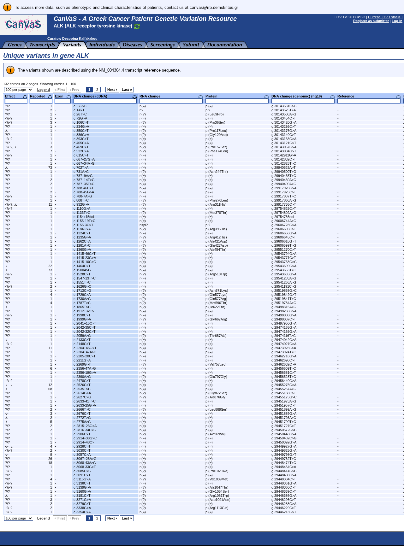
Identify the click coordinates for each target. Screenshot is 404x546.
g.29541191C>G (283, 286)
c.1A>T (79, 110)
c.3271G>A (82, 500)
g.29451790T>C (283, 422)
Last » (127, 89)
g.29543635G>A (283, 274)
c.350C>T (81, 130)
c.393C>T (81, 139)
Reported (40, 96)
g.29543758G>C (284, 262)
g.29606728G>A (283, 225)
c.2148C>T (82, 344)
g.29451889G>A (283, 413)
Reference (348, 96)
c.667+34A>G (84, 163)
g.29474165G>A (283, 331)
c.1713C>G (82, 290)
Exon (61, 96)
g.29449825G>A (283, 450)
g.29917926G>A (283, 188)
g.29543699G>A (283, 266)
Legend (43, 89)
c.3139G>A (82, 487)
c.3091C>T (82, 475)
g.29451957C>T (283, 405)
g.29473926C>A (283, 348)
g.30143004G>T (283, 151)
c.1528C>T (82, 274)
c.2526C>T (82, 385)
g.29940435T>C (283, 176)
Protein (213, 96)
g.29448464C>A (283, 467)
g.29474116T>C (283, 336)
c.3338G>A (82, 508)
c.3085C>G (82, 471)
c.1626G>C (82, 286)
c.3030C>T (82, 450)
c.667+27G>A (84, 159)
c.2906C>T (82, 434)
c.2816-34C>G (85, 430)
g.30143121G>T (283, 143)
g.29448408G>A (283, 475)
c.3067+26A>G (85, 459)
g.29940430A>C (283, 180)
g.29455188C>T (283, 393)
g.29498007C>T (283, 319)
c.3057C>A (82, 454)
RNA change (152, 96)
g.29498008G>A (283, 315)
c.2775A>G (82, 422)
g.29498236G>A (283, 311)
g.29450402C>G (284, 438)
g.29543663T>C (283, 270)
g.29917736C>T (283, 204)
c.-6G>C (80, 106)
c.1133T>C (82, 212)
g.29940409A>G (283, 184)
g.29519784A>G (283, 303)
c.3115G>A (82, 479)
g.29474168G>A (283, 327)
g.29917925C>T (283, 192)
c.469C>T (81, 147)
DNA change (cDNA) (93, 96)
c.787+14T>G (84, 180)
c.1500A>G (82, 270)
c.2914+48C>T (85, 442)
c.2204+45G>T (85, 348)
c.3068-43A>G (85, 463)
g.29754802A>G (283, 212)
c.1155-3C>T (83, 225)
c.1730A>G (82, 299)
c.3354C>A (82, 512)
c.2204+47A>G (85, 352)
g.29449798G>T (283, 454)
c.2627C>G (82, 397)
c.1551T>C (82, 282)
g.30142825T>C (283, 163)
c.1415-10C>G (85, 262)
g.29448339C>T (283, 491)
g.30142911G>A (283, 155)
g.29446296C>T (283, 500)
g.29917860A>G (283, 200)
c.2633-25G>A (85, 405)
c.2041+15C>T (85, 323)
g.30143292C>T (283, 126)
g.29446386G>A (283, 495)
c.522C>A (81, 151)
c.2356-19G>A (85, 372)
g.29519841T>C (283, 299)
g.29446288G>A (283, 504)
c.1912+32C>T (85, 311)
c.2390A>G (82, 377)
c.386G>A (81, 135)
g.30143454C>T (283, 118)
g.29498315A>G (283, 307)
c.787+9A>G (83, 176)
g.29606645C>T (283, 237)
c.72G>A (80, 118)
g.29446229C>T (283, 508)
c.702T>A (81, 167)
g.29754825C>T (283, 208)
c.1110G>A (82, 208)
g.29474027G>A (283, 344)
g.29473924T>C (283, 352)
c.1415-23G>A (85, 258)
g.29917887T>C (283, 196)
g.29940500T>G (283, 171)
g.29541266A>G (283, 282)
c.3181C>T (82, 495)
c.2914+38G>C (85, 438)
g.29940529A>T (283, 167)
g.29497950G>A (283, 323)
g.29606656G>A (283, 233)
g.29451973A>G (283, 401)
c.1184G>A (82, 229)
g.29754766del (282, 217)
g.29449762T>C (283, 459)
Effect (12, 96)
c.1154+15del (84, 217)
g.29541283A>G (283, 278)
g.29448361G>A (283, 483)
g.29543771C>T (283, 258)
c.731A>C (81, 171)
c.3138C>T (82, 483)
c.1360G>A (82, 249)
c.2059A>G (82, 336)
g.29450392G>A (283, 442)
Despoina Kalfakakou (80, 38)
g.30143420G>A (283, 122)
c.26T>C (80, 114)
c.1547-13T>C (85, 278)
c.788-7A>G (83, 196)
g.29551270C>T (283, 249)
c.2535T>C (82, 389)
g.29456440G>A (283, 381)
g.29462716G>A (283, 356)
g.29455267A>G (283, 389)
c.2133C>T (82, 340)
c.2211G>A (82, 360)
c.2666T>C (82, 409)
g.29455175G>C (284, 397)
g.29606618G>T (283, 241)
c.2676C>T (82, 413)
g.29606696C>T (283, 229)
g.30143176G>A (283, 130)
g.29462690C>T (283, 360)
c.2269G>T (82, 364)
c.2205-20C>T (85, 356)
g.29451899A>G (283, 409)
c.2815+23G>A (85, 426)
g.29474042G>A (283, 340)
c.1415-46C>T (85, 253)
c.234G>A (81, 126)
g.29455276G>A (283, 385)
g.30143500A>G (283, 114)
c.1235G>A (82, 237)
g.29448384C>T (283, 479)
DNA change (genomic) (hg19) (299, 96)
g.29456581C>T (283, 372)
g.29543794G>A (283, 253)
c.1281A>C (82, 245)
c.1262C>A (82, 241)
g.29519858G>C (284, 290)
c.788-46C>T (84, 188)
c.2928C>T (82, 446)
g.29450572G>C (284, 430)
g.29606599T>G (283, 245)
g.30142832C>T (283, 159)
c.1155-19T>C (84, 221)
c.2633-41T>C (85, 401)
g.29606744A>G (283, 221)
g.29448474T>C (283, 463)
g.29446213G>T (283, 512)
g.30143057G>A (283, 147)
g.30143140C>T (283, 135)
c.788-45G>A (84, 192)
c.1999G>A (82, 319)
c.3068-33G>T (85, 467)
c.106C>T (81, 122)
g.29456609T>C (283, 368)
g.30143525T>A (283, 110)
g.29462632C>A (283, 364)
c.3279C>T (82, 504)
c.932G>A (81, 204)
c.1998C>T (82, 315)
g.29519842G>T (283, 294)
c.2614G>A (82, 393)
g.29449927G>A (283, 446)
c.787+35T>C (84, 184)
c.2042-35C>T (85, 327)
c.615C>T (81, 155)
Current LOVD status (384, 17)
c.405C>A (81, 143)
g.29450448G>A (283, 434)
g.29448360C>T (283, 487)
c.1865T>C (82, 307)
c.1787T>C (82, 303)
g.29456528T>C (283, 377)
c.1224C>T (82, 233)
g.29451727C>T (283, 426)
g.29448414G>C (284, 471)
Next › (112, 89)
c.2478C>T (82, 381)
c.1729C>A (82, 294)
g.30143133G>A (283, 139)
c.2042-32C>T (85, 331)
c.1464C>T (82, 266)
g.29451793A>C (283, 418)
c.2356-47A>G (85, 368)
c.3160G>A (82, 491)
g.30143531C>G (284, 106)
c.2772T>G (82, 418)
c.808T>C (81, 200)
